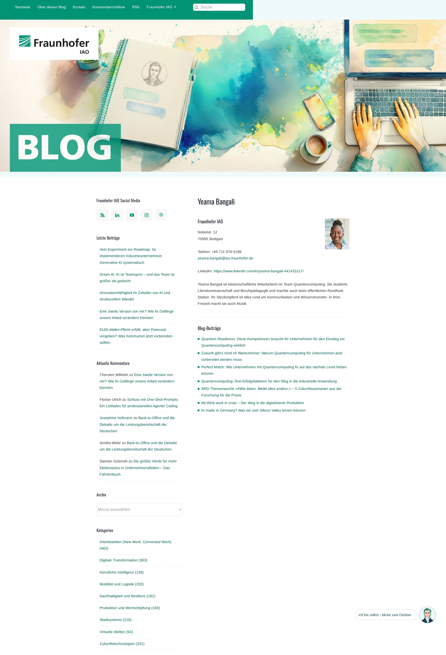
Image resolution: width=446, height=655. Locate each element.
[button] (427, 615)
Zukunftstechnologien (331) (122, 644)
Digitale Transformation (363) (123, 560)
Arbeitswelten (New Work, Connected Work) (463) (135, 545)
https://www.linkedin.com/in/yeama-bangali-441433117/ (259, 271)
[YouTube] (132, 215)
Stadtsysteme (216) (116, 620)
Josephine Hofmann (116, 418)
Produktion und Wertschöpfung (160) (130, 608)
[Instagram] (147, 215)
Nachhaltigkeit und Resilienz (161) (127, 596)
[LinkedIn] (117, 215)
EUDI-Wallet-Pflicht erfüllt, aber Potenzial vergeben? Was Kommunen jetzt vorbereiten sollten (136, 336)
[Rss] (102, 215)
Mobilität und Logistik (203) (122, 584)
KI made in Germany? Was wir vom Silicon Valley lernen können (253, 410)
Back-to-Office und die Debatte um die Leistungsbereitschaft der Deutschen (137, 424)
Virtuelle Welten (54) (116, 632)
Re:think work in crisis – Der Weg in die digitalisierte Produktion (252, 403)
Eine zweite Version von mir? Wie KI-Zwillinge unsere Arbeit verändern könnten (137, 381)
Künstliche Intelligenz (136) (122, 572)
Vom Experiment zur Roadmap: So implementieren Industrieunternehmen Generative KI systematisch (131, 255)
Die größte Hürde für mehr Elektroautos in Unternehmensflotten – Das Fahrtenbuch (138, 467)
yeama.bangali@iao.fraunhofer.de (225, 258)
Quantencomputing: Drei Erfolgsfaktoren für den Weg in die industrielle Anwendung (269, 381)
